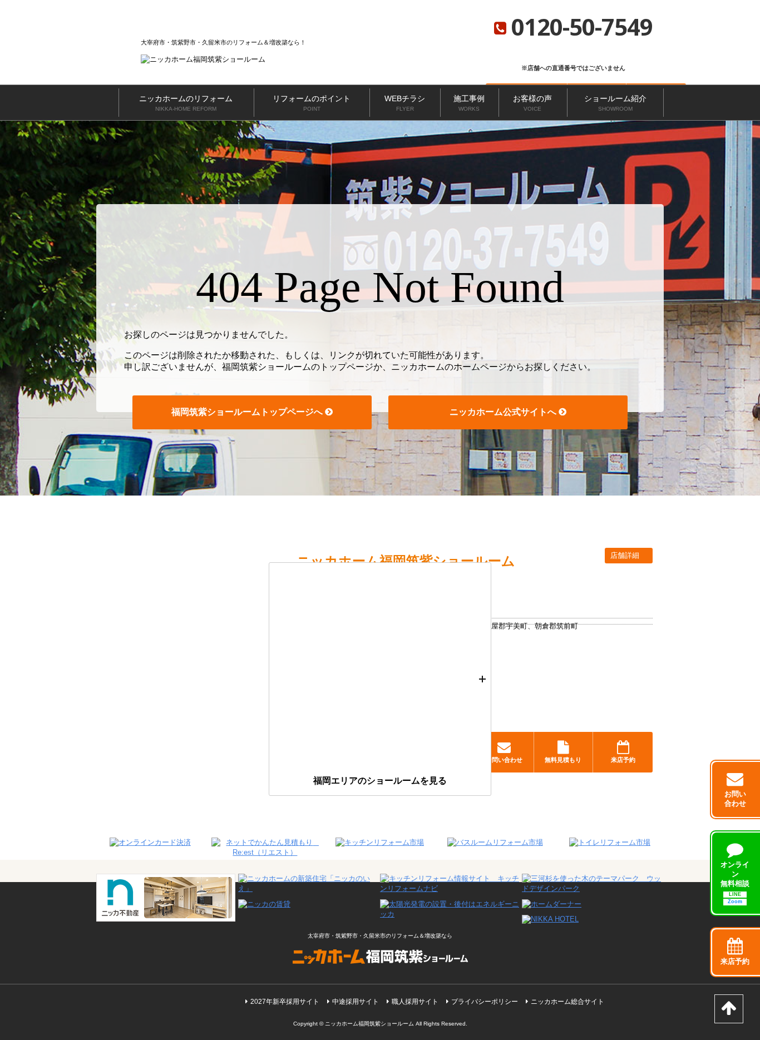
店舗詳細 (625, 555)
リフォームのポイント (312, 103)
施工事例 (469, 103)
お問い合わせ (504, 759)
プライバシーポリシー (484, 1002)
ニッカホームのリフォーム (186, 103)
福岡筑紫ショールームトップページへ (248, 412)
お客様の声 (532, 103)
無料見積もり (563, 759)
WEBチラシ (404, 103)
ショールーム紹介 (615, 103)
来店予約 (623, 759)
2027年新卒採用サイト (284, 1002)
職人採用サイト (415, 1002)
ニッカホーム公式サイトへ (504, 412)
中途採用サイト (355, 1002)
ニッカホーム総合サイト (567, 1002)
